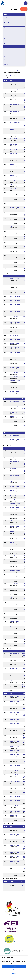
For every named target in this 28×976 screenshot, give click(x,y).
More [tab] (15, 75)
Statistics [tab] (6, 64)
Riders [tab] (5, 14)
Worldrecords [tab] (7, 61)
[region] (14, 966)
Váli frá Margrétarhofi (14, 82)
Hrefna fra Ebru (13, 129)
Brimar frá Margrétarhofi (15, 122)
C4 (4, 25)
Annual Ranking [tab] (7, 22)
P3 (4, 40)
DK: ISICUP (25, 811)
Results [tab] (5, 75)
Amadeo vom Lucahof (14, 117)
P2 (4, 38)
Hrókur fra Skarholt (14, 815)
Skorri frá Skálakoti (14, 138)
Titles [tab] (10, 75)
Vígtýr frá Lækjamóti (14, 335)
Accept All (14, 966)
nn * (10, 192)
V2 (4, 59)
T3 (4, 51)
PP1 (5, 43)
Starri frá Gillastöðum (14, 89)
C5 (4, 27)
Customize (14, 969)
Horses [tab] (5, 17)
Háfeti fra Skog (13, 169)
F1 (4, 30)
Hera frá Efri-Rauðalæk (15, 291)
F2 (4, 33)
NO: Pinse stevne (21, 885)
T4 (4, 54)
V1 (4, 56)
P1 (4, 35)
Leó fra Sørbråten (13, 412)
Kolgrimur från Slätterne (15, 207)
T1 (4, 46)
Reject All (14, 973)
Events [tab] (5, 19)
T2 (4, 48)
